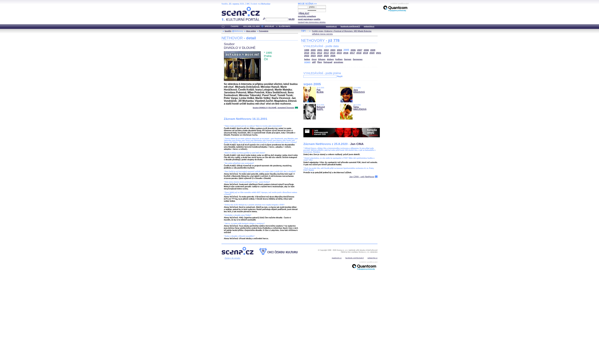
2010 (306, 53)
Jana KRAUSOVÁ (359, 91)
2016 (345, 53)
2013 (326, 53)
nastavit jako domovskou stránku (312, 22)
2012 (319, 53)
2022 (306, 56)
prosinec (338, 62)
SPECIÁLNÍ (269, 26)
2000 (313, 50)
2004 (339, 50)
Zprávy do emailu (232, 258)
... (296, 108)
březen (321, 59)
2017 (352, 53)
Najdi (340, 76)
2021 (378, 53)
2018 (358, 53)
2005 (346, 50)
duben (330, 59)
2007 (359, 50)
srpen (307, 62)
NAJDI (292, 19)
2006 (353, 50)
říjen (319, 62)
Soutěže (228, 31)
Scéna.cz (227, 8)
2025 (326, 56)
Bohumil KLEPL (321, 108)
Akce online (251, 31)
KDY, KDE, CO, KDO (251, 26)
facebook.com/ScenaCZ (350, 26)
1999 (306, 50)
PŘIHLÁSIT (304, 13)
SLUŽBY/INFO (284, 26)
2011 (313, 53)
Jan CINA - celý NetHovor (361, 176)
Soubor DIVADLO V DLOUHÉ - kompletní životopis (273, 108)
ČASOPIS (234, 26)
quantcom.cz (331, 26)
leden (307, 59)
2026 (332, 56)
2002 (326, 50)
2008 (366, 50)
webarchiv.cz (369, 26)
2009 (372, 50)
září (314, 62)
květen (339, 59)
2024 (319, 56)
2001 (319, 50)
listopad (328, 62)
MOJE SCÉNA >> (307, 3)
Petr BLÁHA (320, 91)
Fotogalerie (263, 31)
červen (347, 59)
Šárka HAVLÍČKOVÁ (359, 108)
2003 (332, 50)
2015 (339, 53)
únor (314, 59)
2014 (332, 53)
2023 (313, 56)
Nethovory (238, 31)
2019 (365, 53)
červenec (358, 59)
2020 (372, 53)
